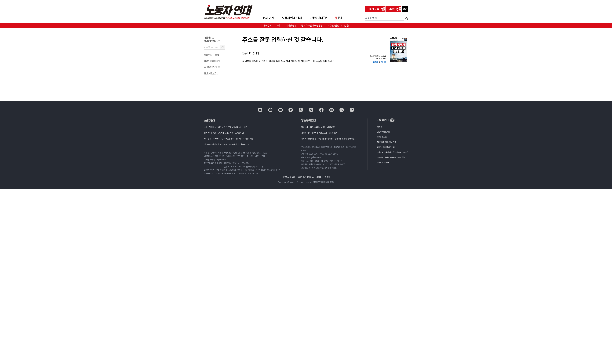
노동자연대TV (318, 18)
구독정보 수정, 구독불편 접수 (223, 138)
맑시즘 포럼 (333, 133)
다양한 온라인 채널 (212, 61)
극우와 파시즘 (382, 137)
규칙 (302, 138)
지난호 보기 (237, 127)
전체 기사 (268, 18)
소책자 (314, 133)
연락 (405, 9)
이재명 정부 (291, 25)
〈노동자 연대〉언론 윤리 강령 (239, 144)
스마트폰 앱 (209, 66)
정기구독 (374, 9)
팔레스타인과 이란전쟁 (312, 25)
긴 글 (346, 25)
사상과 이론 (305, 133)
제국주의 (267, 25)
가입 (311, 127)
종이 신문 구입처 (211, 72)
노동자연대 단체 (292, 18)
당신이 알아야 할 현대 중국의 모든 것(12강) (392, 152)
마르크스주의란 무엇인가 (386, 147)
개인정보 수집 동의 (323, 177)
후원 (392, 9)
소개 (205, 127)
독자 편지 (207, 138)
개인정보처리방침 (288, 177)
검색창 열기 (371, 18)
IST (340, 18)
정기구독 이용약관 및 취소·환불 (215, 144)
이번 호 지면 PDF (224, 127)
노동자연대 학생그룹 (328, 127)
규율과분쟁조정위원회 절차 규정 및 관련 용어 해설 (336, 138)
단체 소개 (304, 127)
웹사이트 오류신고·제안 (244, 138)
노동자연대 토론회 (383, 132)
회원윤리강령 (311, 138)
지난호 (383, 62)
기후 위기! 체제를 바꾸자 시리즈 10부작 (391, 157)
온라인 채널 (229, 133)
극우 (279, 25)
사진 (245, 127)
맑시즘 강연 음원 (383, 162)
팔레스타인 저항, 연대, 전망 (387, 142)
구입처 (220, 133)
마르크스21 (323, 133)
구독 (222, 47)
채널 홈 (379, 127)
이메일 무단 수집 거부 (305, 177)
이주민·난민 (333, 25)
